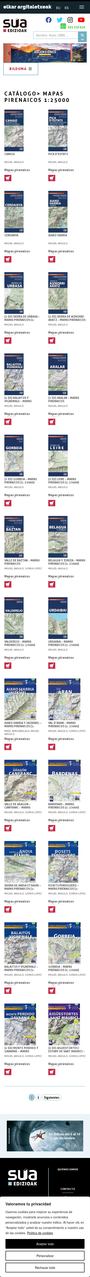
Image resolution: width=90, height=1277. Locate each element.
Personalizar (45, 1255)
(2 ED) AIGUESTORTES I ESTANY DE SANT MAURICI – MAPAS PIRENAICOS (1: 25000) (66, 1053)
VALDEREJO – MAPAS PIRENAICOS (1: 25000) (19, 643)
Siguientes (51, 1097)
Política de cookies (40, 1233)
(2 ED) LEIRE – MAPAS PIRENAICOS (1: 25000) (63, 480)
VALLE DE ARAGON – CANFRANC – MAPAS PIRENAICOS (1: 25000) (19, 807)
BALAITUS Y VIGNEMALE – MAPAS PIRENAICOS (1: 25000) (21, 970)
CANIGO (9, 154)
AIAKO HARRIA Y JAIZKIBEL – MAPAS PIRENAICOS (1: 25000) (23, 726)
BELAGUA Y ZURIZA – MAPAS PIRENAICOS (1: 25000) (66, 562)
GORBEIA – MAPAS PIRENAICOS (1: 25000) (63, 968)
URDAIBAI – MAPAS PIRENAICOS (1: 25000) (63, 643)
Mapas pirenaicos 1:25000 (17, 171)
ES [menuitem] (67, 7)
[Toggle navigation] (82, 7)
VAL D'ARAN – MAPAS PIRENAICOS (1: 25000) (63, 724)
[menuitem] (58, 7)
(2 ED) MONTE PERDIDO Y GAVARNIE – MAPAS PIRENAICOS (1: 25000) (21, 1051)
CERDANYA (11, 235)
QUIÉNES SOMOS (67, 1169)
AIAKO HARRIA (57, 235)
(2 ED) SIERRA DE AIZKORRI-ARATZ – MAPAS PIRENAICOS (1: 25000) (66, 320)
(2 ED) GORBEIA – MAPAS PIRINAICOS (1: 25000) (20, 480)
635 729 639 (76, 27)
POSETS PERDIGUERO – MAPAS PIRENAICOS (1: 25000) (63, 889)
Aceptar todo (45, 1244)
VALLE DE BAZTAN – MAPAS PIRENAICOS (22, 562)
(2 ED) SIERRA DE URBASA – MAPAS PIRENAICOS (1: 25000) (22, 320)
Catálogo (20, 93)
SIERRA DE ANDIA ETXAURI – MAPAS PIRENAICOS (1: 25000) (22, 889)
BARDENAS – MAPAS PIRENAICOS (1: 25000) (63, 805)
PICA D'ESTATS (58, 154)
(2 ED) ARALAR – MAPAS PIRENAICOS (63, 399)
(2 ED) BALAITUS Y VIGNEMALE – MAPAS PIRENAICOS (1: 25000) (19, 401)
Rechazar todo (45, 1267)
